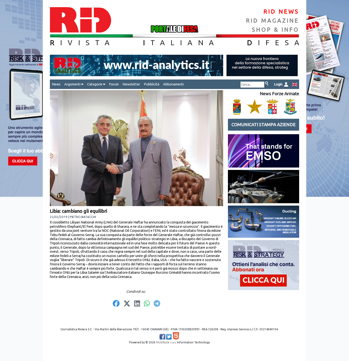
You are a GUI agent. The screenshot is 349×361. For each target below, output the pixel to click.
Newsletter (131, 84)
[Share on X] (126, 304)
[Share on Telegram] (157, 304)
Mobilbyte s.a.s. (166, 342)
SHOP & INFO (275, 29)
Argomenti (72, 84)
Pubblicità (151, 84)
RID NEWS (281, 11)
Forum (114, 84)
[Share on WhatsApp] (147, 304)
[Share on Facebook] (116, 304)
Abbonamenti (173, 84)
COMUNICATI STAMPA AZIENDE (263, 124)
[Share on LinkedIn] (137, 304)
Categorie (95, 84)
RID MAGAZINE (272, 20)
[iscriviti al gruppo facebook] (162, 337)
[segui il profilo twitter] (169, 337)
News (56, 84)
